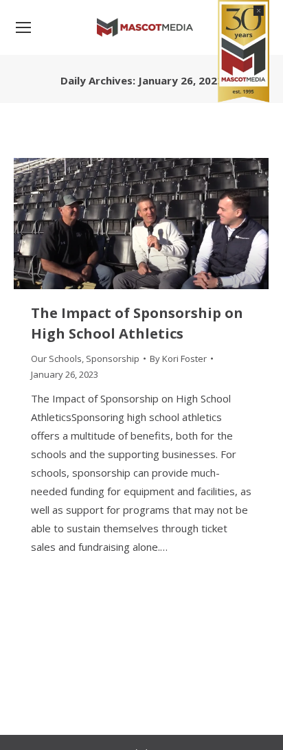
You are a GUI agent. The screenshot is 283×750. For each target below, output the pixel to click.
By (178, 358)
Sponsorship (112, 358)
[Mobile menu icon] (23, 27)
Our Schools (56, 358)
